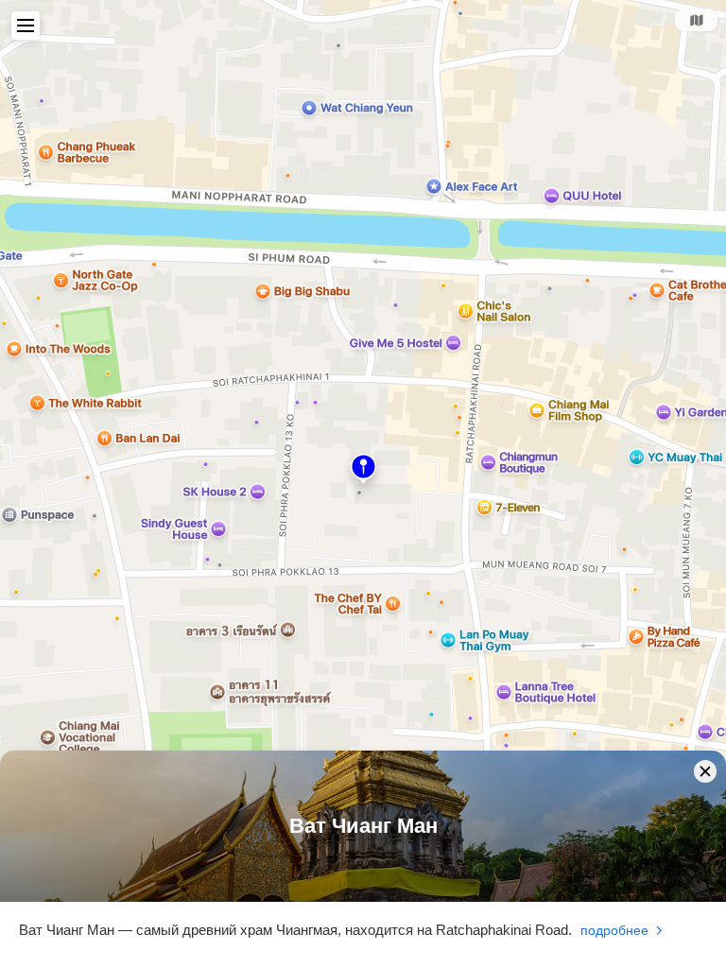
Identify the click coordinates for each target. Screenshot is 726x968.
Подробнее (614, 930)
